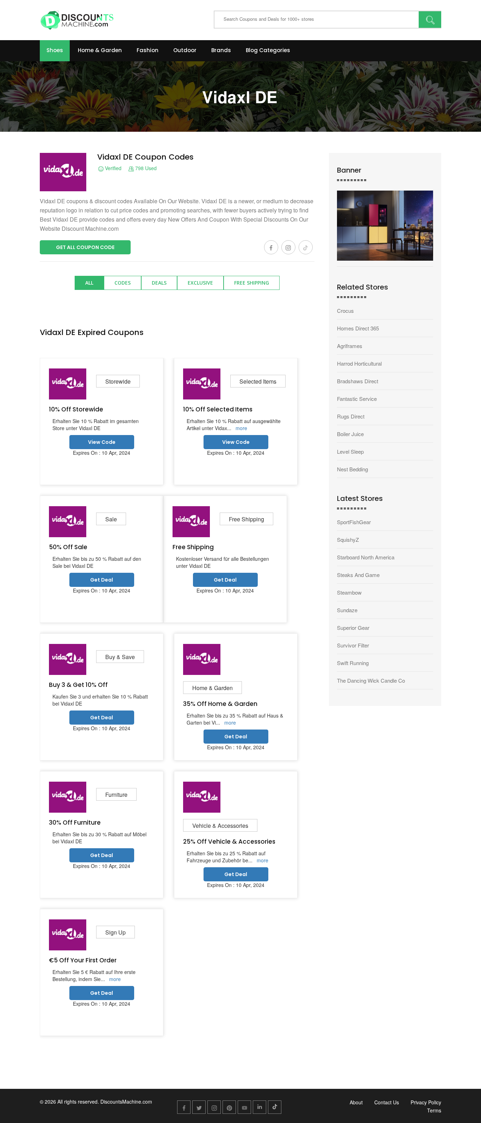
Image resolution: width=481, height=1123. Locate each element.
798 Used (145, 168)
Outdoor (184, 50)
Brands (221, 50)
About (356, 1102)
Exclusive (200, 282)
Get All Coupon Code (85, 247)
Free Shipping (251, 282)
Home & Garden (100, 50)
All (89, 282)
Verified (112, 168)
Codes (122, 282)
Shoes (54, 50)
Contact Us (386, 1102)
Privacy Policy (426, 1102)
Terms (434, 1110)
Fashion (147, 50)
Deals (159, 282)
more (241, 428)
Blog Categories (268, 50)
